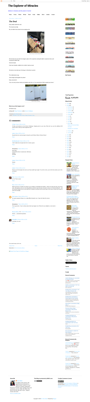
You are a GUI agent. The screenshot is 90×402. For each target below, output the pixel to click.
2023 (68, 136)
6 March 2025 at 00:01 (19, 177)
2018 (68, 145)
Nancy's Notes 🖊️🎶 (16, 211)
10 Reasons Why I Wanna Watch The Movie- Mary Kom (73, 197)
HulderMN (14, 219)
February (70, 130)
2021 (68, 140)
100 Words (15, 115)
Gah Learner (15, 196)
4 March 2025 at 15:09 (20, 133)
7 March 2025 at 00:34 (23, 204)
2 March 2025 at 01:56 (20, 124)
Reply (13, 129)
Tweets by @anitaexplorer (70, 268)
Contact (53, 14)
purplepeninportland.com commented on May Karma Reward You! (71, 316)
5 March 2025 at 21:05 (20, 160)
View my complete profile (15, 393)
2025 (68, 105)
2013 (68, 154)
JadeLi (13, 168)
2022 (68, 138)
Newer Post (11, 245)
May (69, 119)
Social (34, 14)
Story (33, 115)
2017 (68, 147)
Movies (24, 14)
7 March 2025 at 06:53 (26, 211)
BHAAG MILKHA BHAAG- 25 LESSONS (75, 187)
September (70, 112)
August (69, 114)
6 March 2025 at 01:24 (19, 184)
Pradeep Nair (67, 356)
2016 (68, 149)
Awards (47, 14)
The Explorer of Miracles (23, 5)
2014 (68, 153)
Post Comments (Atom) (20, 247)
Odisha (38, 14)
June (69, 117)
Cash (18, 115)
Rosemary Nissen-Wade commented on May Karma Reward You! (71, 309)
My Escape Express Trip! (74, 206)
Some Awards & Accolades (75, 228)
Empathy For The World (73, 128)
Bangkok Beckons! (76, 217)
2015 (68, 151)
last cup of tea (68, 344)
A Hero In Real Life (76, 248)
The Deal (70, 126)
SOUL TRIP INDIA (76, 174)
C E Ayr (13, 124)
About (43, 14)
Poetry (15, 14)
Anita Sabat (19, 380)
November (70, 108)
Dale (13, 177)
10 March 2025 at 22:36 (22, 219)
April (69, 121)
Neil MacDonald (15, 141)
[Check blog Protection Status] (38, 381)
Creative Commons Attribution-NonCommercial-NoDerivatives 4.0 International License (68, 386)
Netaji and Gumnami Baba (73, 124)
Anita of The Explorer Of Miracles (70, 383)
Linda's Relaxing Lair (69, 342)
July (69, 116)
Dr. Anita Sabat (44, 398)
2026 (68, 103)
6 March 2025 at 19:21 (23, 196)
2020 (68, 142)
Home (10, 14)
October (70, 110)
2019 (68, 144)
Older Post (60, 245)
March (69, 123)
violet (13, 133)
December (70, 107)
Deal (20, 115)
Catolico (67, 351)
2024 (68, 134)
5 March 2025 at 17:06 (24, 141)
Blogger (54, 398)
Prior (13, 184)
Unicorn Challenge (29, 111)
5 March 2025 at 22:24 (20, 168)
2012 (68, 156)
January (70, 132)
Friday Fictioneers (18, 111)
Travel (29, 14)
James (13, 160)
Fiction (19, 14)
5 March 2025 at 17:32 (23, 148)
